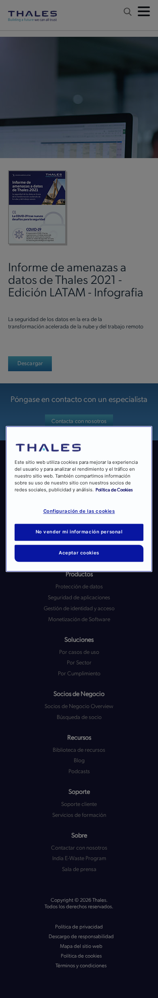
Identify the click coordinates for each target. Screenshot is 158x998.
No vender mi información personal (79, 532)
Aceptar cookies (79, 553)
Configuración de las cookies (79, 511)
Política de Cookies (114, 490)
